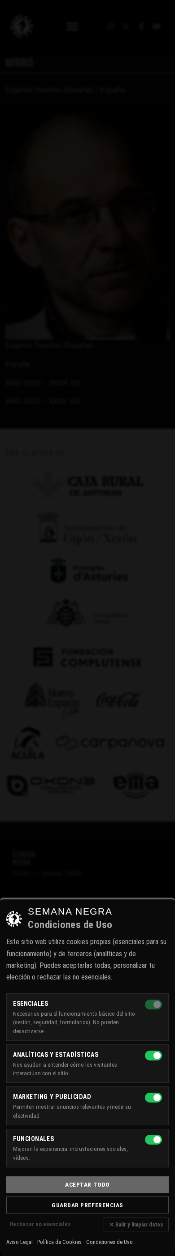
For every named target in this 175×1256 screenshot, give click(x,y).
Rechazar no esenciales (40, 1224)
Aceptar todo (87, 1184)
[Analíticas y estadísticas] (153, 1055)
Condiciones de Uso (109, 1242)
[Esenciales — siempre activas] (153, 1004)
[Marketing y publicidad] (153, 1098)
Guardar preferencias (87, 1205)
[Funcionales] (153, 1140)
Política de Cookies (59, 1242)
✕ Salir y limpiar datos (136, 1224)
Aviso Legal (19, 1242)
